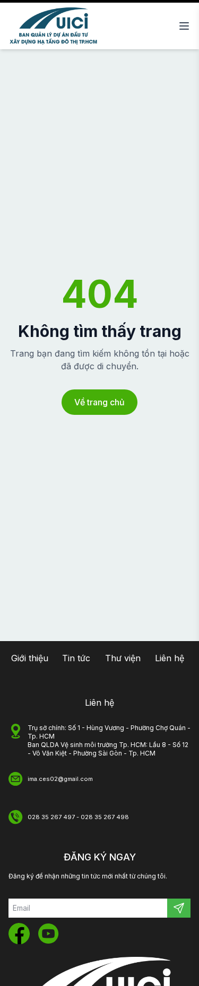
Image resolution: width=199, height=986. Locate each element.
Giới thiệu (29, 658)
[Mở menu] (184, 26)
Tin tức (76, 658)
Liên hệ (169, 658)
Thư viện (123, 658)
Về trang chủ (99, 402)
